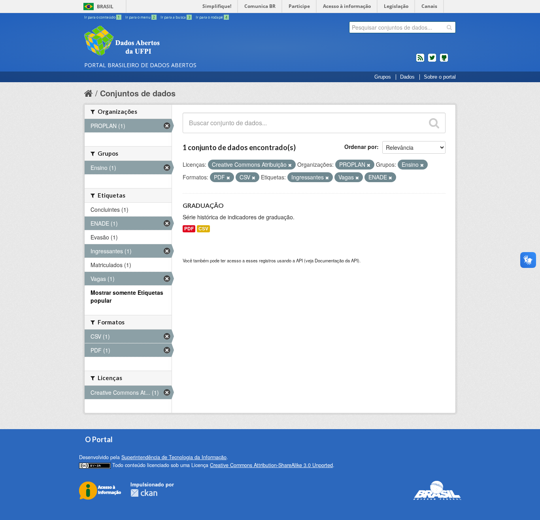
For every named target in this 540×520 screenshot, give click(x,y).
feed (420, 61)
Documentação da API (336, 260)
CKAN (143, 493)
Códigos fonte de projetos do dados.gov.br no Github (444, 61)
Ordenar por (360, 147)
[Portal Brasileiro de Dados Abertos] (169, 41)
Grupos (382, 77)
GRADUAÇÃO (203, 205)
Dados (407, 77)
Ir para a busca (175, 17)
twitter (432, 61)
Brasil (105, 6)
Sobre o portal (440, 77)
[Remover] (290, 165)
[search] (449, 27)
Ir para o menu (140, 17)
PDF (189, 228)
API (299, 260)
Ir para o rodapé (211, 17)
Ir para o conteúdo (102, 17)
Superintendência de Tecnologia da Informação (174, 457)
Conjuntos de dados (138, 93)
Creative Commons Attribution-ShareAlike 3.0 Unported (271, 465)
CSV (203, 228)
